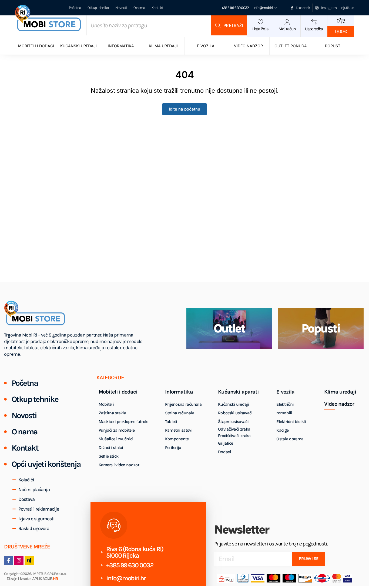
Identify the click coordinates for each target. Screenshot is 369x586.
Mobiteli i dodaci (36, 46)
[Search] (229, 25)
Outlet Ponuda (290, 46)
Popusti (333, 46)
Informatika (121, 46)
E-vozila (205, 46)
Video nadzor (248, 46)
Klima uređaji (163, 46)
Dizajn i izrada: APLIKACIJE (32, 579)
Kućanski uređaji (78, 46)
